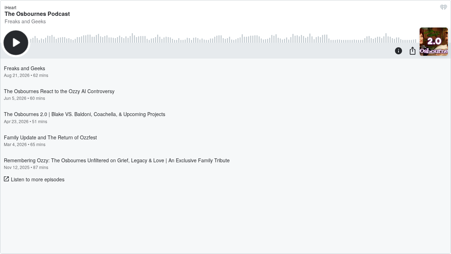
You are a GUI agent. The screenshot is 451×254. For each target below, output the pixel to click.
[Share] (413, 50)
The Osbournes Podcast (37, 14)
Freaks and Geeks (25, 21)
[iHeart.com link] (443, 8)
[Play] (15, 42)
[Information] (398, 50)
